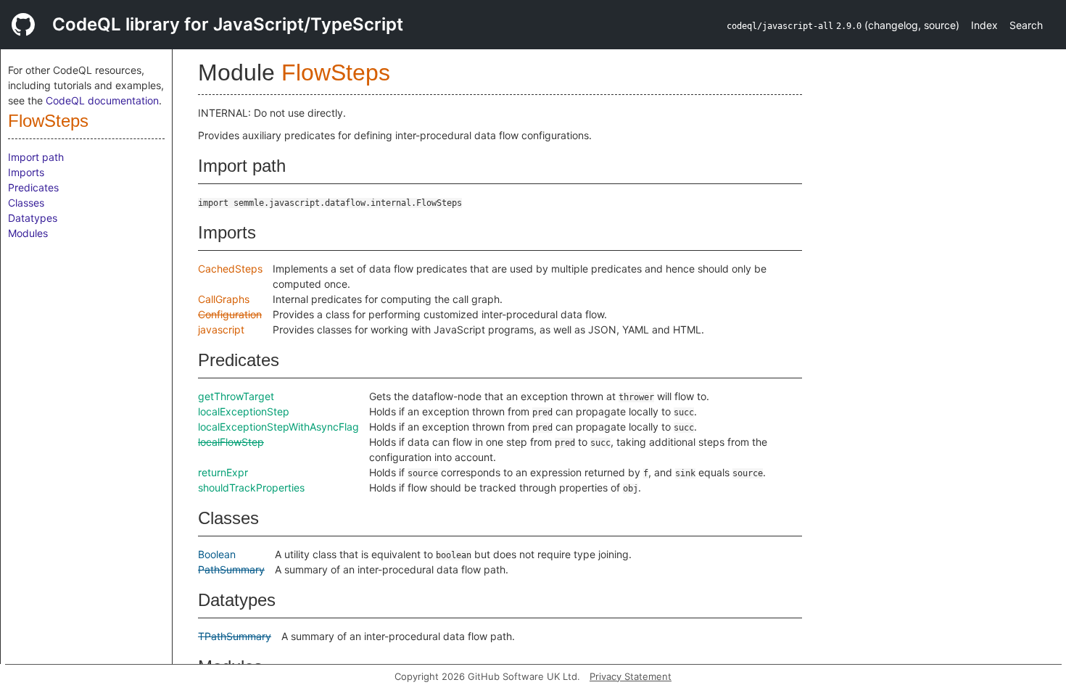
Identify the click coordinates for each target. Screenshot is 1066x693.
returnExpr (223, 472)
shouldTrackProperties (251, 487)
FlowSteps (48, 120)
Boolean (217, 554)
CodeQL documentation (102, 100)
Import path (36, 157)
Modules (28, 233)
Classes (26, 202)
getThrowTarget (236, 396)
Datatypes (32, 218)
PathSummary (231, 569)
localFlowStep (231, 442)
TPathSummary (234, 636)
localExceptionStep (243, 411)
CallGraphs (223, 299)
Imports (26, 172)
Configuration (230, 314)
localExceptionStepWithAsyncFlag (278, 426)
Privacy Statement (631, 676)
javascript (221, 329)
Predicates (33, 187)
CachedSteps (230, 268)
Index (984, 25)
